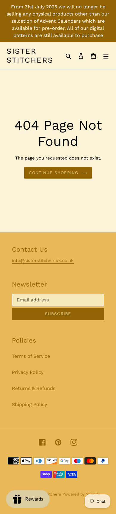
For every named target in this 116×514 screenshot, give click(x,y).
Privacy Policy (27, 372)
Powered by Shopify (81, 494)
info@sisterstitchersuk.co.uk (43, 260)
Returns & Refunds (33, 388)
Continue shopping (53, 172)
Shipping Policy (29, 404)
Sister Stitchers (30, 55)
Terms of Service (31, 356)
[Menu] (106, 55)
